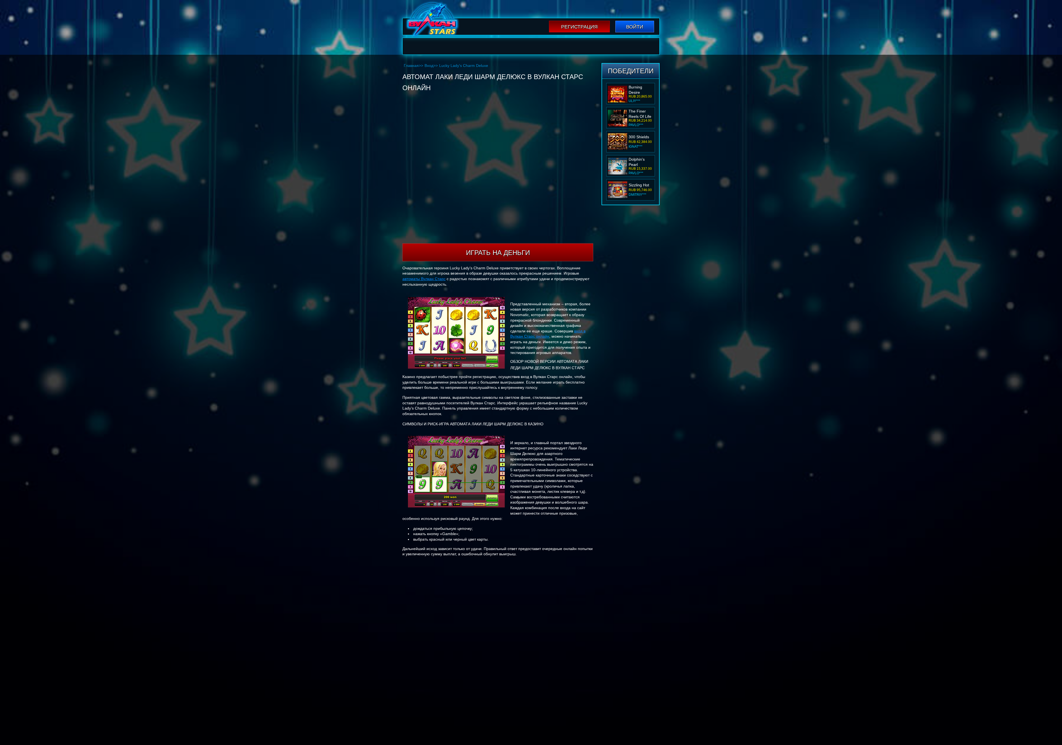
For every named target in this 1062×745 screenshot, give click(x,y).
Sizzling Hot (639, 161)
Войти (634, 27)
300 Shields (639, 113)
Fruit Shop (638, 185)
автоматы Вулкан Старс (424, 279)
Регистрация (579, 27)
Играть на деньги (498, 252)
